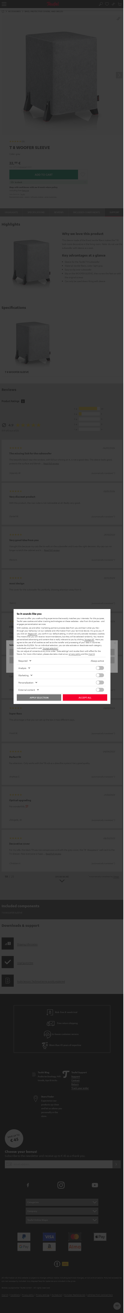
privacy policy (75, 654)
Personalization (25, 682)
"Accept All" (89, 639)
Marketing (23, 675)
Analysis (22, 668)
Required (22, 660)
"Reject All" (32, 633)
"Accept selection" (50, 648)
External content (26, 689)
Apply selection (39, 697)
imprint (91, 654)
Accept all (85, 697)
